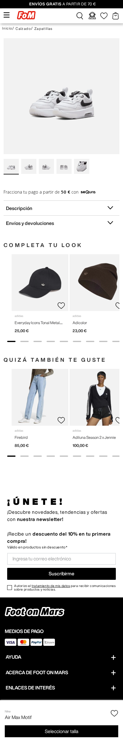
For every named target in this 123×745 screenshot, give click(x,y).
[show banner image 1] (11, 341)
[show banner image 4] (51, 341)
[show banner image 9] (116, 341)
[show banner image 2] (24, 341)
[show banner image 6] (77, 341)
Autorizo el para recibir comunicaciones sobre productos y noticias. (65, 587)
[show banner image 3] (38, 341)
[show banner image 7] (90, 341)
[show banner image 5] (64, 341)
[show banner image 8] (103, 341)
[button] (79, 15)
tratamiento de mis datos (51, 585)
